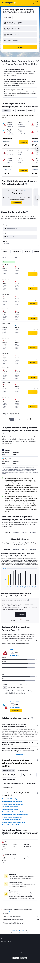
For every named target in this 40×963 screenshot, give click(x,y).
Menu (37, 1)
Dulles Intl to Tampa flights (10, 806)
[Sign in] (33, 3)
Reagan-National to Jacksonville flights (13, 822)
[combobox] (8, 17)
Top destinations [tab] (8, 787)
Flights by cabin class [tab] (29, 775)
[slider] (38, 246)
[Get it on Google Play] (16, 958)
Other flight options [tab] (9, 779)
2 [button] (15, 419)
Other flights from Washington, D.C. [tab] (13, 783)
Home (13, 930)
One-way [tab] (30, 110)
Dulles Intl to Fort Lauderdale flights (12, 812)
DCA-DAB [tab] (16, 532)
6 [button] (27, 419)
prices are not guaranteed (9, 911)
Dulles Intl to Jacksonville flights (11, 819)
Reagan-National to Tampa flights (12, 817)
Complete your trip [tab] (22, 770)
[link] (16, 202)
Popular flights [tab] (31, 783)
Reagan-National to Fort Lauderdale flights (15, 814)
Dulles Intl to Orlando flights (10, 799)
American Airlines (15, 702)
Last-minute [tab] (21, 110)
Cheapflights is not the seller (12, 916)
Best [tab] (13, 110)
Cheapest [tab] (6, 110)
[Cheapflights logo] (7, 3)
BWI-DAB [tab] (33, 532)
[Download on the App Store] (24, 958)
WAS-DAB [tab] (7, 532)
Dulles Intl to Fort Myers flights (11, 825)
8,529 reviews (14, 655)
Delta (11, 649)
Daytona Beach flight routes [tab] (11, 775)
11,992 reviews (15, 707)
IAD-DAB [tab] (24, 532)
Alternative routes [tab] (8, 770)
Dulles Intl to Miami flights (10, 809)
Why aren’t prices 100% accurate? (13, 923)
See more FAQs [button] (20, 754)
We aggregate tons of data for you (13, 920)
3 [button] (19, 419)
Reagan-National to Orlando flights (12, 804)
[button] (33, 12)
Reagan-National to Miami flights (12, 801)
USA (19, 930)
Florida (23, 930)
